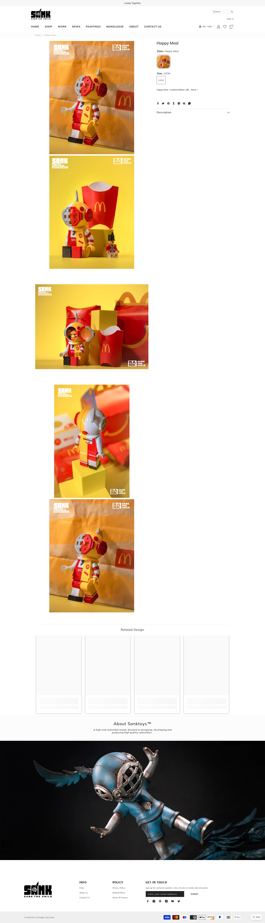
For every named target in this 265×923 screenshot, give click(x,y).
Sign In (230, 19)
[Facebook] (158, 103)
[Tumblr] (173, 103)
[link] (58, 703)
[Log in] (218, 26)
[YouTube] (172, 901)
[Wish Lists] (224, 26)
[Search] (223, 12)
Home (38, 35)
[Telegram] (179, 103)
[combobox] (221, 12)
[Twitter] (163, 103)
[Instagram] (154, 901)
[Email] (184, 103)
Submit (195, 894)
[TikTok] (166, 901)
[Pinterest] (168, 103)
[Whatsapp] (189, 103)
